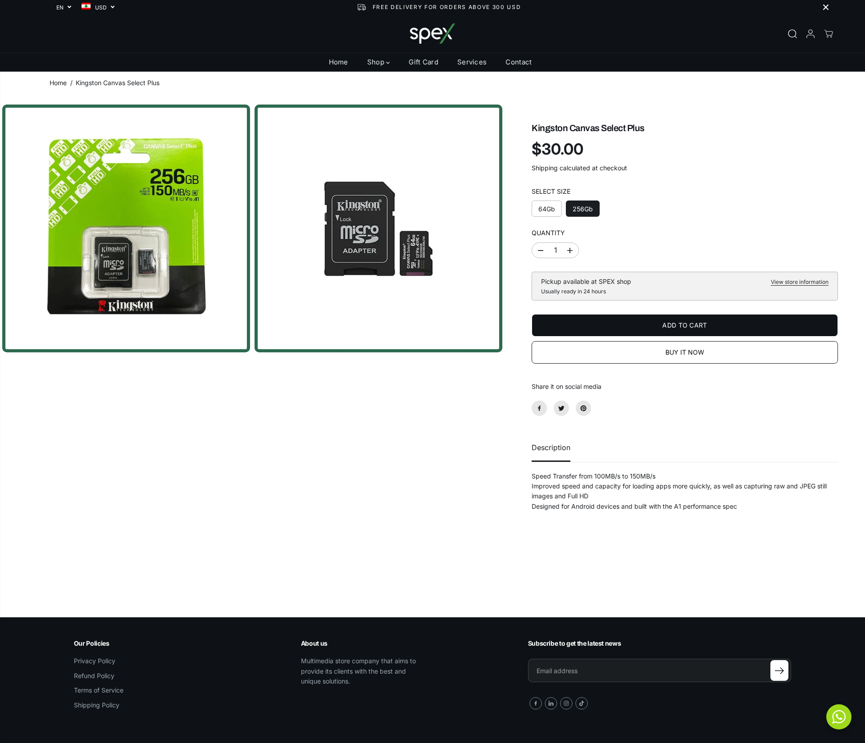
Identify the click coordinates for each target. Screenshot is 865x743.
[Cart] (828, 34)
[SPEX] (432, 33)
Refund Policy (94, 675)
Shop (377, 62)
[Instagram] (566, 703)
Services (472, 62)
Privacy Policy (94, 661)
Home (338, 62)
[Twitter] (561, 408)
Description (551, 447)
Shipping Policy (96, 705)
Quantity (548, 233)
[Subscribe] (779, 670)
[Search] (792, 34)
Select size (551, 191)
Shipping (545, 168)
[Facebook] (539, 408)
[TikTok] (581, 703)
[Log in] (810, 34)
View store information (800, 281)
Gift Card (423, 62)
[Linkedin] (551, 703)
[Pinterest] (583, 408)
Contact (518, 62)
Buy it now (684, 352)
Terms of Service (98, 690)
